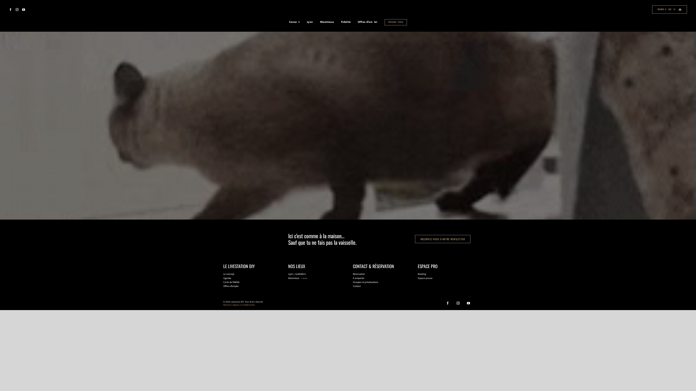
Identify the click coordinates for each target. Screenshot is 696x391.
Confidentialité (248, 305)
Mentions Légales (231, 305)
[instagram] (17, 9)
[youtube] (23, 9)
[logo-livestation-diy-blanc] (348, 7)
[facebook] (10, 9)
